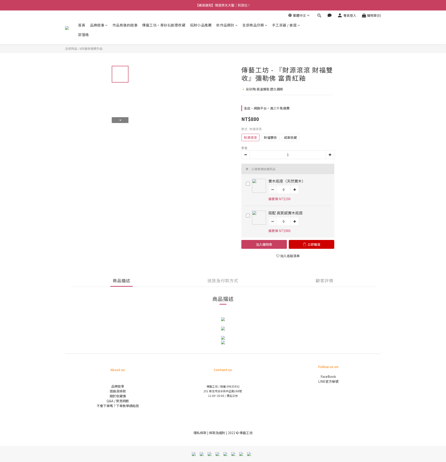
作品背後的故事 (125, 25)
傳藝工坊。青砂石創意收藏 (163, 25)
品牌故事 (97, 25)
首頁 (81, 25)
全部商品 (71, 48)
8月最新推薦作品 (91, 48)
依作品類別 (225, 25)
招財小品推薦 (201, 25)
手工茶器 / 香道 (284, 25)
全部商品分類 (253, 25)
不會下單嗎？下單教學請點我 (118, 405)
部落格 (83, 34)
